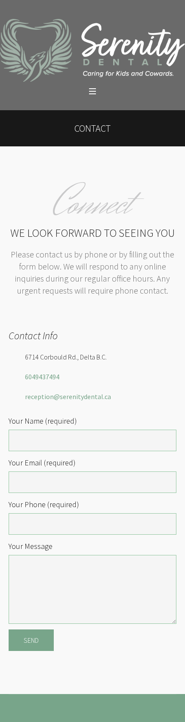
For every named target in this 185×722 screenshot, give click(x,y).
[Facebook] (82, 713)
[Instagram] (102, 713)
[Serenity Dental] (92, 50)
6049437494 (42, 376)
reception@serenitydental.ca (68, 396)
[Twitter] (92, 713)
